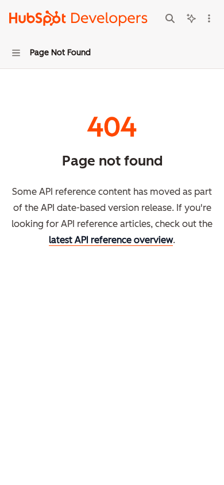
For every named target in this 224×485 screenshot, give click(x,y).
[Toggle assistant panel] (191, 18)
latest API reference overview (111, 239)
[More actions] (209, 18)
